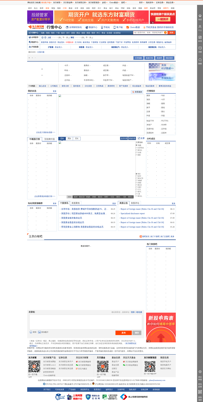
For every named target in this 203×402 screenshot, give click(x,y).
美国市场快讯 (167, 76)
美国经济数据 (167, 67)
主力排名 (78, 42)
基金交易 (115, 365)
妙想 (104, 2)
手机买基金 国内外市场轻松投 (160, 27)
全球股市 (34, 37)
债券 (134, 8)
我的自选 (32, 91)
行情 (65, 8)
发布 (124, 333)
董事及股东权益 (165, 86)
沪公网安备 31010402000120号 (107, 384)
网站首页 (31, 2)
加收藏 (38, 2)
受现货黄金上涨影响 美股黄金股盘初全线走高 (82, 227)
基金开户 (115, 362)
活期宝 (114, 368)
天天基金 (101, 357)
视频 (140, 8)
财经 (30, 8)
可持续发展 (59, 389)
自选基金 (117, 33)
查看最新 (138, 92)
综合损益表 (136, 86)
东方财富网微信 (84, 365)
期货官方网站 (165, 368)
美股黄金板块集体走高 (71, 218)
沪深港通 (34, 47)
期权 (59, 8)
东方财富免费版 (49, 362)
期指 (53, 8)
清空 (137, 333)
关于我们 (47, 389)
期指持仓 (159, 42)
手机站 (107, 27)
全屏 (142, 138)
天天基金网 (67, 2)
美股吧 (159, 58)
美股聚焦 (75, 203)
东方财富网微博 (84, 362)
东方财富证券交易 (66, 368)
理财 (123, 8)
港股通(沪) (115, 47)
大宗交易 (151, 42)
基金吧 (152, 8)
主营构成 (99, 86)
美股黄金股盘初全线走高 (72, 222)
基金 (117, 8)
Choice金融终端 (49, 375)
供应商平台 (84, 389)
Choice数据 (135, 27)
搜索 (172, 8)
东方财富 (32, 357)
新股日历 (52, 42)
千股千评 (119, 42)
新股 (47, 8)
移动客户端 (45, 2)
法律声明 (121, 389)
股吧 (146, 8)
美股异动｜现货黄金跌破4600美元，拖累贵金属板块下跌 (85, 213)
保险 (128, 8)
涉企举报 (200, 378)
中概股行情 (34, 139)
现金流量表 (149, 86)
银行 (111, 8)
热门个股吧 (155, 236)
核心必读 (42, 86)
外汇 (99, 8)
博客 (159, 8)
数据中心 (93, 27)
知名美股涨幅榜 (35, 203)
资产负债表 (123, 86)
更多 (54, 91)
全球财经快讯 (75, 27)
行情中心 (34, 33)
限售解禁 (143, 42)
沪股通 (50, 47)
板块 (63, 33)
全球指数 (138, 58)
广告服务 (72, 389)
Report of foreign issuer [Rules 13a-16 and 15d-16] (142, 209)
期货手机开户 (165, 362)
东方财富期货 (150, 357)
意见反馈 (200, 385)
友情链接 (156, 389)
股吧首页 (145, 236)
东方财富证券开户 (66, 362)
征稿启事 (144, 389)
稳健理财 (115, 375)
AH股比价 (70, 42)
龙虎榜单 (135, 42)
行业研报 (102, 42)
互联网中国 (49, 139)
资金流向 (60, 42)
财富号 (166, 8)
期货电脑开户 (165, 365)
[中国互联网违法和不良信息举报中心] (134, 397)
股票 (41, 8)
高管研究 (111, 86)
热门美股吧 (152, 244)
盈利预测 (110, 42)
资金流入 (58, 47)
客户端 (119, 27)
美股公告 (123, 203)
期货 (94, 8)
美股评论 (135, 203)
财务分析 (65, 86)
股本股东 (76, 86)
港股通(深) (152, 47)
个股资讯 (64, 203)
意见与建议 (82, 369)
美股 (82, 8)
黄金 (105, 8)
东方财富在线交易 (66, 365)
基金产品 (115, 372)
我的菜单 (149, 2)
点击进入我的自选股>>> (45, 132)
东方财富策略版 (49, 368)
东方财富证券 (80, 2)
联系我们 (97, 389)
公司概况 (54, 86)
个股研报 (94, 42)
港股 (88, 8)
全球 (76, 8)
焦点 (36, 8)
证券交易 (159, 2)
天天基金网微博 (131, 362)
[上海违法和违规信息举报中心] (110, 397)
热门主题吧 (165, 236)
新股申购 (44, 42)
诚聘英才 (109, 389)
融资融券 (168, 42)
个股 (58, 33)
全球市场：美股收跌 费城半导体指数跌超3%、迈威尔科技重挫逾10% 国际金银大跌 (85, 209)
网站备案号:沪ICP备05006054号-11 (78, 384)
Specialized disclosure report (133, 213)
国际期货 (169, 58)
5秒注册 (139, 312)
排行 (68, 33)
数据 (70, 8)
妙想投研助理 (48, 372)
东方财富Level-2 (49, 365)
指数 (43, 33)
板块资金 (86, 42)
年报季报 (127, 42)
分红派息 (88, 86)
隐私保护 (132, 389)
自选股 (109, 33)
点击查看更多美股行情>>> (44, 196)
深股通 (81, 47)
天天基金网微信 (131, 365)
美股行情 (149, 58)
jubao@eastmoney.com (157, 380)
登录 (133, 312)
